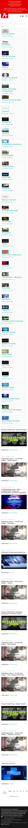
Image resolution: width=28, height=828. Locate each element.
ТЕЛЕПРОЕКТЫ (13, 449)
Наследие (6, 288)
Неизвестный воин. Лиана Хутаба (13, 704)
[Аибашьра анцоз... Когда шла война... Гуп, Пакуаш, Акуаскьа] (14, 684)
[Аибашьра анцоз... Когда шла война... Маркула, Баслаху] (14, 744)
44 (14, 791)
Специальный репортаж (12, 321)
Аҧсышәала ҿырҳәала (12, 144)
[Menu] (26, 16)
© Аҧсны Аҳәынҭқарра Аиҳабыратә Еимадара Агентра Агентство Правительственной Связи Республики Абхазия (12, 819)
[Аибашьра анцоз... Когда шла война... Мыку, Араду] (14, 470)
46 (20, 791)
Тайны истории (9, 343)
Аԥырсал (6, 188)
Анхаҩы (5, 133)
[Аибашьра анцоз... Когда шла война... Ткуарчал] (14, 532)
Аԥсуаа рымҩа (8, 34)
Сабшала (5, 310)
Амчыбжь (6, 44)
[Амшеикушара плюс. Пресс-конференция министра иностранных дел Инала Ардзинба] (14, 502)
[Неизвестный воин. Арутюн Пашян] (14, 439)
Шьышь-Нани (8, 387)
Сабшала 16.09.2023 (8, 763)
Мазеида (6, 266)
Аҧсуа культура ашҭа (11, 100)
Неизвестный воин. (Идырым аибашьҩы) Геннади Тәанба (11, 612)
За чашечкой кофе (10, 210)
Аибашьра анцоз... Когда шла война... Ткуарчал (12, 522)
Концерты (6, 233)
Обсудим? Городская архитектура (13, 552)
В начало (5, 792)
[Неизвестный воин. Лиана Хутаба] (14, 713)
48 (26, 791)
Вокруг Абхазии (9, 200)
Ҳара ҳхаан (7, 354)
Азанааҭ (5, 111)
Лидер (4, 244)
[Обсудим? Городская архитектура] (14, 561)
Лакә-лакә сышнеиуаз (11, 255)
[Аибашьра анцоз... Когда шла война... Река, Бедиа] (14, 653)
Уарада (5, 376)
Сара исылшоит (9, 332)
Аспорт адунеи (8, 56)
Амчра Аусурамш (9, 77)
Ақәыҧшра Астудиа (11, 421)
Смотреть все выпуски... (7, 36)
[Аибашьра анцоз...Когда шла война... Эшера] (14, 592)
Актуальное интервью (11, 409)
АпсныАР (6, 122)
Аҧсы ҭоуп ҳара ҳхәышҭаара (9, 90)
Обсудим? (6, 299)
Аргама (5, 67)
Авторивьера (7, 155)
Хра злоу (6, 365)
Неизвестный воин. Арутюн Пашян (14, 430)
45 (17, 791)
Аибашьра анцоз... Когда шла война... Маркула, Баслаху (12, 733)
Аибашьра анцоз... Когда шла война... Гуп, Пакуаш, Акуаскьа (12, 674)
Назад (10, 791)
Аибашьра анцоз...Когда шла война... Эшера (11, 582)
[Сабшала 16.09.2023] (14, 773)
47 (23, 791)
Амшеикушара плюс (11, 398)
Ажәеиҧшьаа (8, 166)
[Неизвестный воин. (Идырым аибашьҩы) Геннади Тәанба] (14, 623)
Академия (6, 177)
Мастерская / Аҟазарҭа (12, 277)
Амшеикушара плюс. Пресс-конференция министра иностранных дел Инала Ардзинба (13, 491)
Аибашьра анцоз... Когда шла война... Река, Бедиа (12, 643)
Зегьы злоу (6, 221)
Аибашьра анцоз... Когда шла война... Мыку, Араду (12, 459)
